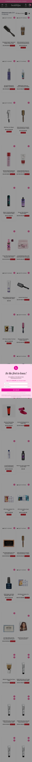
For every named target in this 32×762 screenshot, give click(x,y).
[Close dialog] (31, 364)
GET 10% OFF (16, 390)
